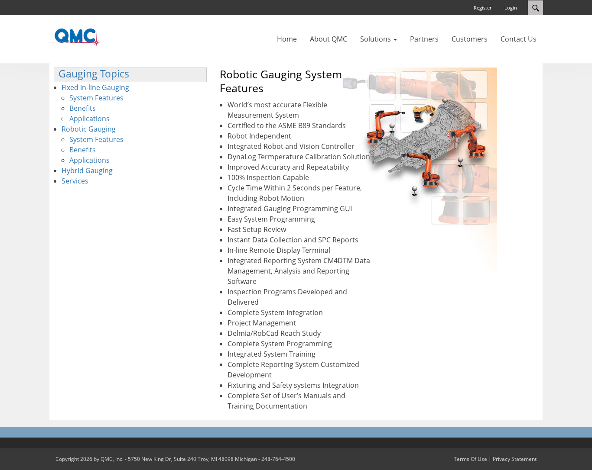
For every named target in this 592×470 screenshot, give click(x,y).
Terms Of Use (470, 459)
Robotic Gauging (89, 129)
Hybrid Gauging (87, 170)
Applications (89, 118)
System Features (96, 98)
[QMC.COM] (75, 37)
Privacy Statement (515, 459)
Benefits (82, 108)
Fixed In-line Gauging (95, 87)
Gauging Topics (94, 73)
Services (75, 181)
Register (482, 7)
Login (510, 7)
